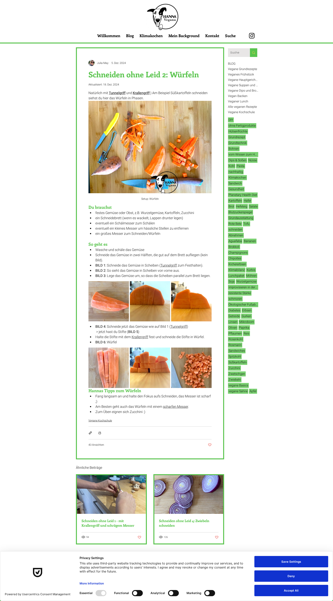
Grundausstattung (241, 218)
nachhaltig (236, 172)
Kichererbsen (237, 264)
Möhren (251, 275)
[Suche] (253, 52)
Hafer (247, 200)
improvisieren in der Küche (243, 287)
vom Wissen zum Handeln (243, 154)
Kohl (232, 166)
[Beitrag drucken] (100, 433)
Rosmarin (235, 345)
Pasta (241, 166)
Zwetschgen (237, 374)
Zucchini (234, 368)
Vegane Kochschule (100, 421)
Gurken (246, 316)
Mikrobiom (246, 322)
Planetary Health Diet (243, 195)
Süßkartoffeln (238, 362)
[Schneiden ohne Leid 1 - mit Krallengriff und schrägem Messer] (111, 494)
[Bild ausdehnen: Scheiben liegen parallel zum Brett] (191, 301)
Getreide (234, 316)
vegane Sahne (238, 391)
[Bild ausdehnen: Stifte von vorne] (150, 368)
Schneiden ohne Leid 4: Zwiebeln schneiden (184, 523)
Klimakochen (237, 177)
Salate (253, 206)
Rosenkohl (236, 339)
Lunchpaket (236, 275)
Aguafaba (235, 241)
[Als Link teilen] (90, 433)
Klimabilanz (237, 270)
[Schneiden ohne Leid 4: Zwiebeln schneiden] (188, 494)
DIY (231, 120)
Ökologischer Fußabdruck (243, 304)
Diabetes (234, 310)
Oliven (233, 327)
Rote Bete (235, 224)
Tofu (246, 224)
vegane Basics (238, 385)
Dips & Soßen (237, 160)
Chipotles (235, 258)
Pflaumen (235, 333)
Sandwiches (237, 351)
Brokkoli (234, 247)
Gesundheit (236, 189)
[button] (257, 21)
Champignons (238, 252)
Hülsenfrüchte (238, 131)
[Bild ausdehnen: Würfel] (191, 368)
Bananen (250, 241)
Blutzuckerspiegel (240, 212)
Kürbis (251, 270)
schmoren (235, 299)
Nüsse (252, 160)
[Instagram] (252, 35)
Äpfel (253, 391)
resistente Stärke (240, 293)
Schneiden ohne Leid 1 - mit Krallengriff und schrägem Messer (108, 523)
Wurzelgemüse (246, 281)
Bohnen (234, 148)
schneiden (235, 229)
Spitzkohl (235, 356)
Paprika (244, 327)
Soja (232, 281)
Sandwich (235, 183)
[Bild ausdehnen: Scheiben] (108, 301)
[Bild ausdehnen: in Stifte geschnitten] (108, 368)
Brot (231, 206)
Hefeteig (241, 206)
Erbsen (246, 310)
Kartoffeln (235, 200)
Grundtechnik (238, 143)
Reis (246, 333)
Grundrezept (237, 137)
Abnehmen (236, 235)
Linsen (233, 322)
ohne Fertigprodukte (242, 125)
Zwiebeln (235, 379)
